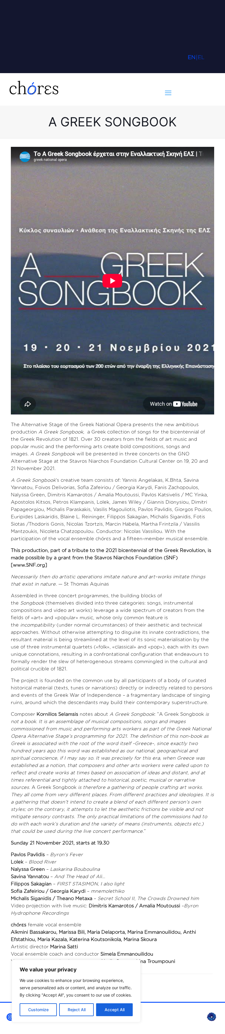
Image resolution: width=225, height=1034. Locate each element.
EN (191, 57)
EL (201, 57)
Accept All (115, 1009)
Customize (38, 1009)
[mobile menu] (168, 93)
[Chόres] (33, 89)
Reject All (77, 1009)
